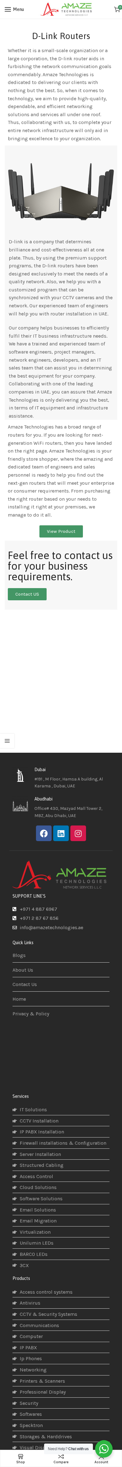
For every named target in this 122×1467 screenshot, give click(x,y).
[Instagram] (78, 833)
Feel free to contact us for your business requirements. (60, 566)
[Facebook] (44, 833)
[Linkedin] (61, 833)
